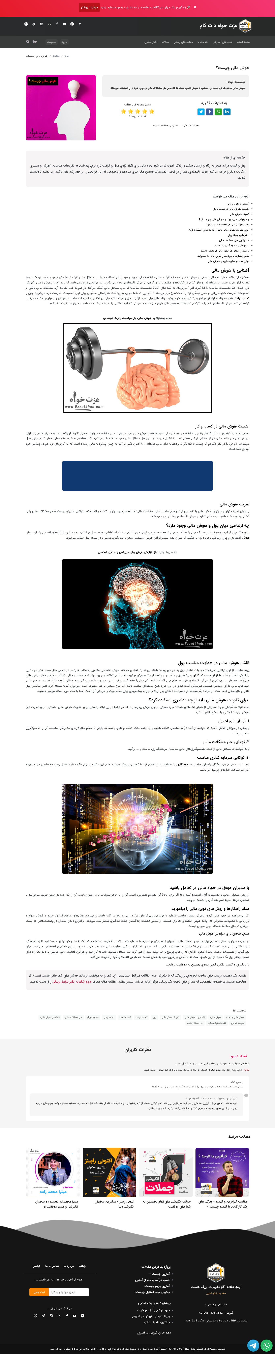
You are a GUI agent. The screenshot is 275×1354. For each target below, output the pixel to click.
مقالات (165, 42)
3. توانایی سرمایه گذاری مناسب (232, 245)
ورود (64, 42)
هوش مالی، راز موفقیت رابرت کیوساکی (127, 318)
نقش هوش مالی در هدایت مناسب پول (227, 225)
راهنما (82, 1266)
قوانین (36, 1266)
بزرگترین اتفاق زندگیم (157, 1322)
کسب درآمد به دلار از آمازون (152, 1280)
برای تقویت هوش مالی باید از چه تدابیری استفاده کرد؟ (219, 230)
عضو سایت (214, 1070)
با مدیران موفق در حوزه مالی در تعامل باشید (225, 251)
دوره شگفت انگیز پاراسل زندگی (71, 981)
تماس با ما (52, 1266)
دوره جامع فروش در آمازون (154, 1332)
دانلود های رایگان (183, 42)
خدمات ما (202, 42)
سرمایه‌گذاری (184, 764)
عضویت (51, 42)
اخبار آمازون (150, 42)
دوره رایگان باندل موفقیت (153, 1310)
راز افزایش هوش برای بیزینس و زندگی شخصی (128, 552)
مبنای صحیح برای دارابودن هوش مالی (228, 261)
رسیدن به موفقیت (188, 964)
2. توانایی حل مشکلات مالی (234, 240)
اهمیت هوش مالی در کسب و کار (231, 209)
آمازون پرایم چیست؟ (157, 1286)
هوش (245, 537)
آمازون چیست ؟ (159, 1274)
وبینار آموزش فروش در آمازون (151, 1316)
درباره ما (69, 1266)
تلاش (196, 675)
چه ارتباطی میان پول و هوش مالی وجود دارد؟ (224, 219)
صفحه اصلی (243, 42)
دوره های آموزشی (222, 42)
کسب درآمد (242, 298)
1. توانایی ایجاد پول (238, 235)
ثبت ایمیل (39, 1292)
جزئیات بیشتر (89, 7)
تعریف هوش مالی (239, 214)
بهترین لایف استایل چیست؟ (152, 1292)
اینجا (161, 1070)
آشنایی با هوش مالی (238, 204)
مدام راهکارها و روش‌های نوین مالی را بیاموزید (223, 256)
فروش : (216, 1312)
